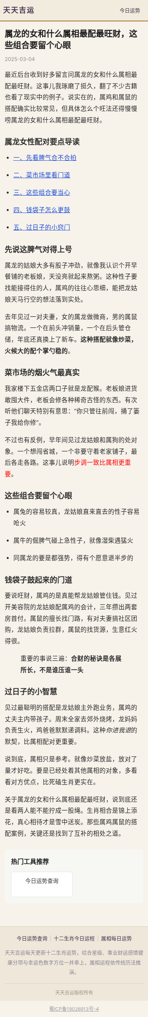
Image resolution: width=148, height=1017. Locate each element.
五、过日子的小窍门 (41, 227)
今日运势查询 (41, 880)
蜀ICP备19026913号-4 (74, 1009)
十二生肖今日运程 (74, 938)
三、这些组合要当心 (41, 192)
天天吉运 (19, 10)
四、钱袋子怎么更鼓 (41, 210)
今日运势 (130, 10)
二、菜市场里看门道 (41, 175)
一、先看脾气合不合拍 (45, 158)
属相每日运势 (116, 938)
